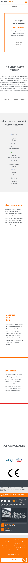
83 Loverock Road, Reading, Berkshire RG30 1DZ (12, 495)
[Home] (7, 1)
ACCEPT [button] (14, 559)
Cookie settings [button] (14, 554)
